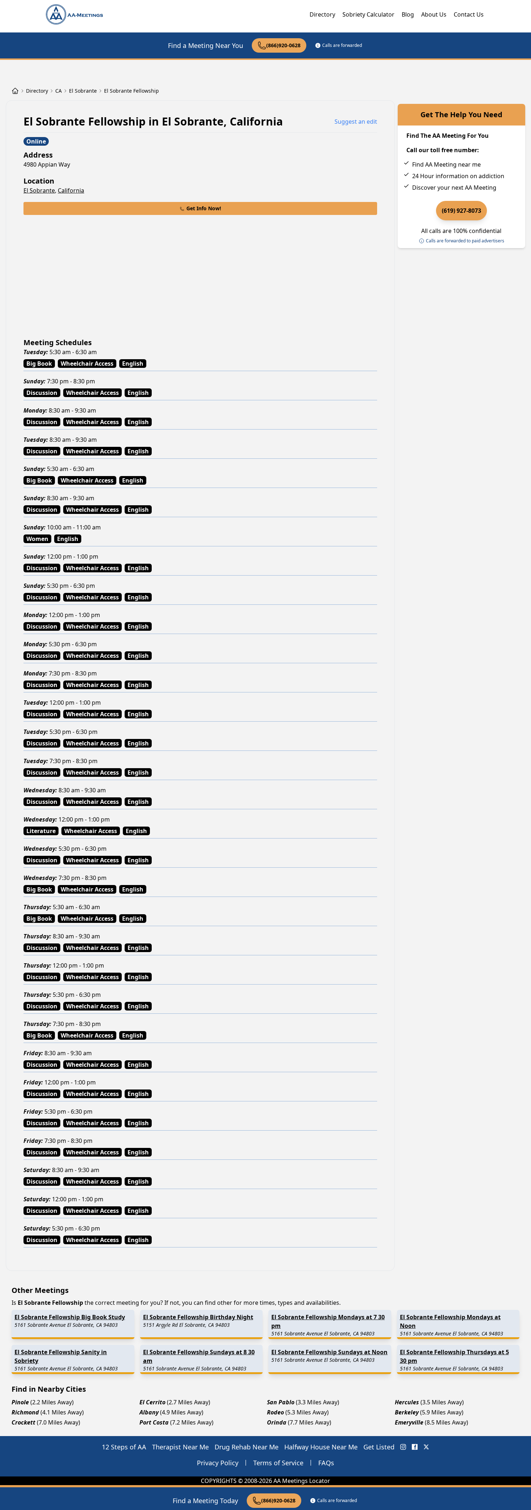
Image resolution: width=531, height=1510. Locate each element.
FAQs (326, 1462)
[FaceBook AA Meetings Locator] (415, 1447)
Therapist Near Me (180, 1447)
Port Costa (154, 1422)
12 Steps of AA (124, 1447)
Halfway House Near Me (321, 1447)
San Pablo (280, 1402)
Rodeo (275, 1412)
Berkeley (407, 1412)
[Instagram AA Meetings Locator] (403, 1447)
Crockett (23, 1422)
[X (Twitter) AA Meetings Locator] (426, 1447)
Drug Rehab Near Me (247, 1447)
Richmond (25, 1412)
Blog (408, 14)
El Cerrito (152, 1402)
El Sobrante (39, 190)
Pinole (20, 1402)
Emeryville (409, 1422)
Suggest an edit (355, 122)
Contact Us (469, 14)
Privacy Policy (217, 1462)
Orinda (276, 1422)
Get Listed (378, 1447)
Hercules (407, 1402)
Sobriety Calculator (368, 14)
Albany (149, 1412)
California (71, 190)
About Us (433, 14)
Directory (322, 14)
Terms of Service (278, 1462)
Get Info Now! (203, 208)
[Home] (15, 90)
